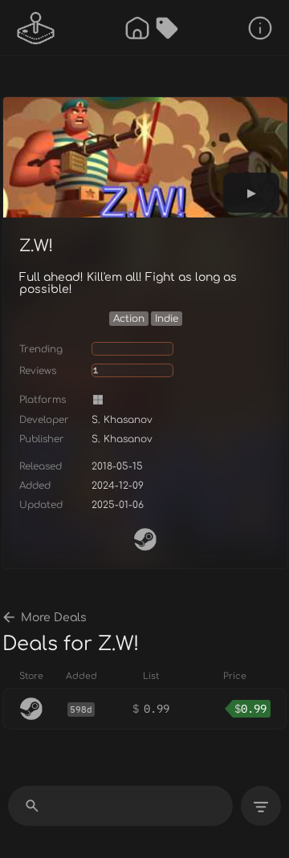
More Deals (54, 618)
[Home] (137, 28)
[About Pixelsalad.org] (260, 28)
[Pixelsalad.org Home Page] (36, 28)
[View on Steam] (145, 539)
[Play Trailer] (251, 193)
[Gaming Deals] (167, 28)
